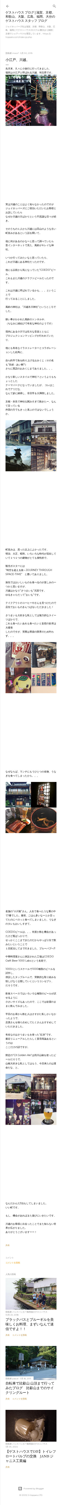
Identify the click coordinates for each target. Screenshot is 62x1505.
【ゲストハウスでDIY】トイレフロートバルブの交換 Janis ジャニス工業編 (31, 1456)
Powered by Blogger (34, 1488)
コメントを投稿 (13, 1262)
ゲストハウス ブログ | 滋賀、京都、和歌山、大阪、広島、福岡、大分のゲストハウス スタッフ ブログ (30, 16)
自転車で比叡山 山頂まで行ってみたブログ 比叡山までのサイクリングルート (30, 1388)
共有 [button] (8, 1245)
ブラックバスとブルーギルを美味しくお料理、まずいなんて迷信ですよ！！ (30, 1324)
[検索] (54, 5)
